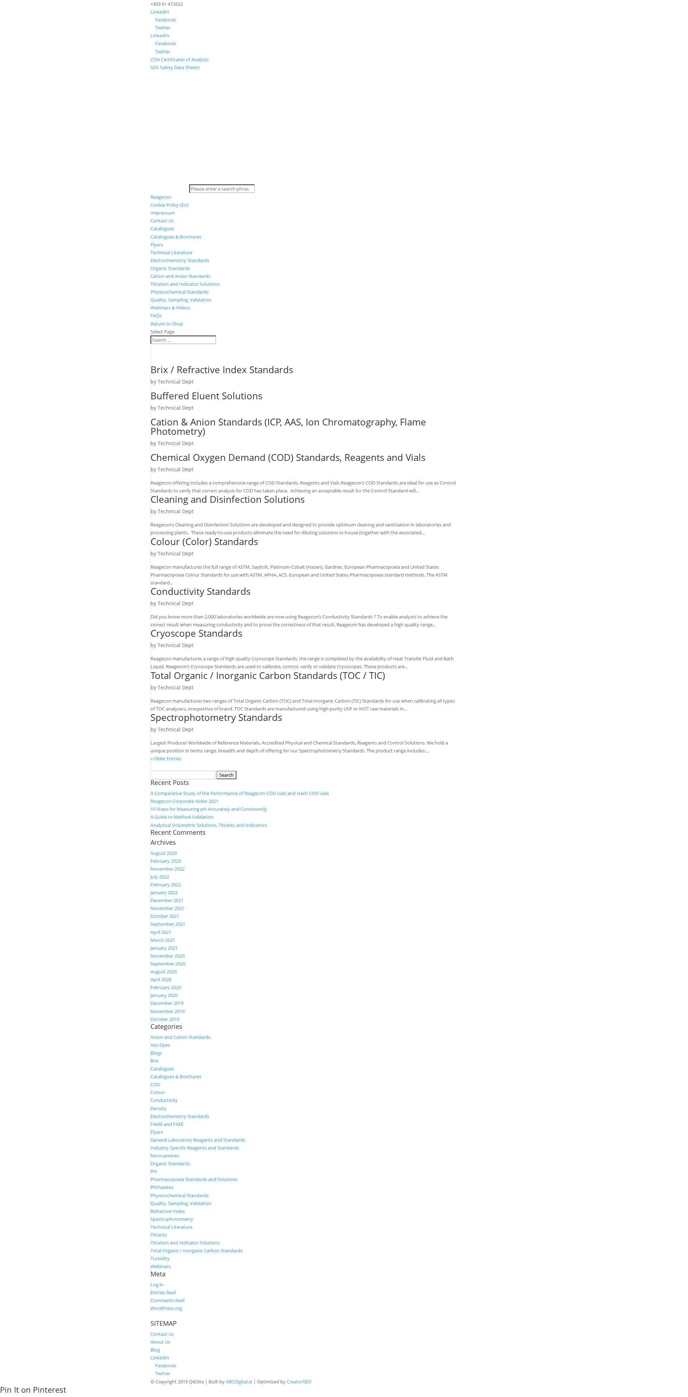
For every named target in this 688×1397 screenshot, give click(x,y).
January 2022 (164, 892)
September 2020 (167, 963)
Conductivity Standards (200, 591)
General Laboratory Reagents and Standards (197, 1140)
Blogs (156, 1053)
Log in (156, 1284)
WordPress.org (166, 1308)
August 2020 (163, 971)
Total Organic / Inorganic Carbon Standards (196, 1250)
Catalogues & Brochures (175, 236)
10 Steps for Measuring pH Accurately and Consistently (208, 809)
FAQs (156, 315)
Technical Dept (176, 381)
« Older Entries (165, 758)
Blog (155, 1350)
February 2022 (165, 884)
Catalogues (162, 228)
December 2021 (166, 900)
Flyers (156, 244)
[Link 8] (344, 180)
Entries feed (163, 1292)
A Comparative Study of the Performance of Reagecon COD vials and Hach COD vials (239, 793)
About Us (160, 1342)
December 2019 (166, 1003)
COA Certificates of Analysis (179, 59)
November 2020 (167, 956)
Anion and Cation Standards (180, 1037)
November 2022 (167, 869)
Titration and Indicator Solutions (185, 284)
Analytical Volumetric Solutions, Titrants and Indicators (208, 825)
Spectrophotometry (171, 1219)
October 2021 (164, 916)
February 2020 (165, 987)
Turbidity (160, 1258)
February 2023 (165, 861)
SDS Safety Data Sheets (175, 67)
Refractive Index (167, 1211)
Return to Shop (166, 324)
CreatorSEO (299, 1381)
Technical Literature (171, 252)
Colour (157, 1092)
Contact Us (162, 220)
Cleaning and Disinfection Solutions (227, 499)
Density (158, 1108)
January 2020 (164, 995)
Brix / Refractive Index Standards (221, 369)
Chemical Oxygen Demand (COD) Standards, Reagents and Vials (287, 457)
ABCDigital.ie (239, 1381)
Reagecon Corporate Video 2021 (184, 801)
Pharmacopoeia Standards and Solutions (194, 1179)
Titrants (158, 1235)
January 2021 (164, 948)
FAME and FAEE (166, 1124)
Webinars (160, 1266)
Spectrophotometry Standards (216, 717)
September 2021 (167, 924)
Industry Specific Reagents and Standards (194, 1148)
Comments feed (167, 1300)
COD (155, 1084)
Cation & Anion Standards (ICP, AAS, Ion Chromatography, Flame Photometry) (288, 426)
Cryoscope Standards (196, 633)
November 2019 (167, 1011)
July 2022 (159, 876)
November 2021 (167, 908)
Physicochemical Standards (179, 292)
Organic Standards (170, 268)
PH (153, 1171)
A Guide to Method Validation (182, 817)
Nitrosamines (164, 1155)
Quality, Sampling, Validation (180, 300)
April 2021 (160, 932)
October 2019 (164, 1019)
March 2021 (162, 940)
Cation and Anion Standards (180, 276)
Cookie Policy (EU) (169, 205)
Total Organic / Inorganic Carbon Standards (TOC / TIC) (267, 675)
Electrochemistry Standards (179, 260)
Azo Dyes (160, 1045)
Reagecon (160, 197)
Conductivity (164, 1100)
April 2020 (160, 979)
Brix (154, 1061)
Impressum (162, 212)
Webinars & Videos (170, 307)
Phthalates (161, 1187)
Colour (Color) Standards (204, 541)
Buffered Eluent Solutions (206, 395)
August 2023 (163, 853)
